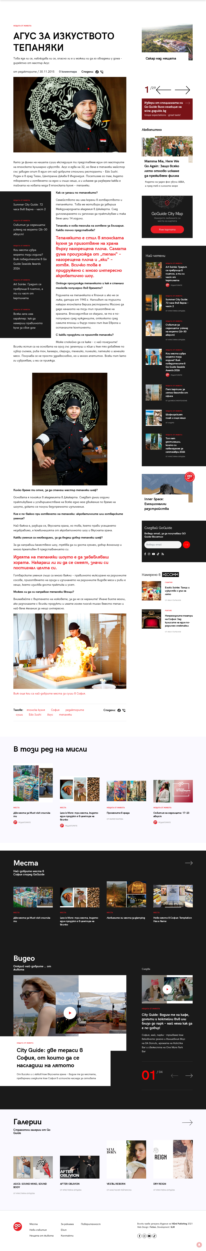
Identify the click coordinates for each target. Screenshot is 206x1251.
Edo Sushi (35, 714)
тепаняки (65, 714)
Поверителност (91, 1224)
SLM (173, 1227)
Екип (64, 1230)
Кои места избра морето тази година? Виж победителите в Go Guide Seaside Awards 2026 (30, 257)
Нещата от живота (22, 26)
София (55, 710)
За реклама (67, 1224)
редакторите (75, 710)
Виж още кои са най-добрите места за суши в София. (49, 693)
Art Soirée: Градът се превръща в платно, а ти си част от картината (28, 289)
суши (19, 714)
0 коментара (68, 71)
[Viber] (102, 72)
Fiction (153, 1227)
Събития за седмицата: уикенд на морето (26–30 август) (30, 228)
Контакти (67, 1235)
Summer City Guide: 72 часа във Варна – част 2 (29, 205)
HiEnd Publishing (179, 1224)
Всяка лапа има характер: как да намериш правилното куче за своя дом (28, 319)
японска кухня (36, 710)
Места (33, 1224)
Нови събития (38, 1230)
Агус (50, 714)
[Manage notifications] (199, 1244)
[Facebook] (97, 72)
